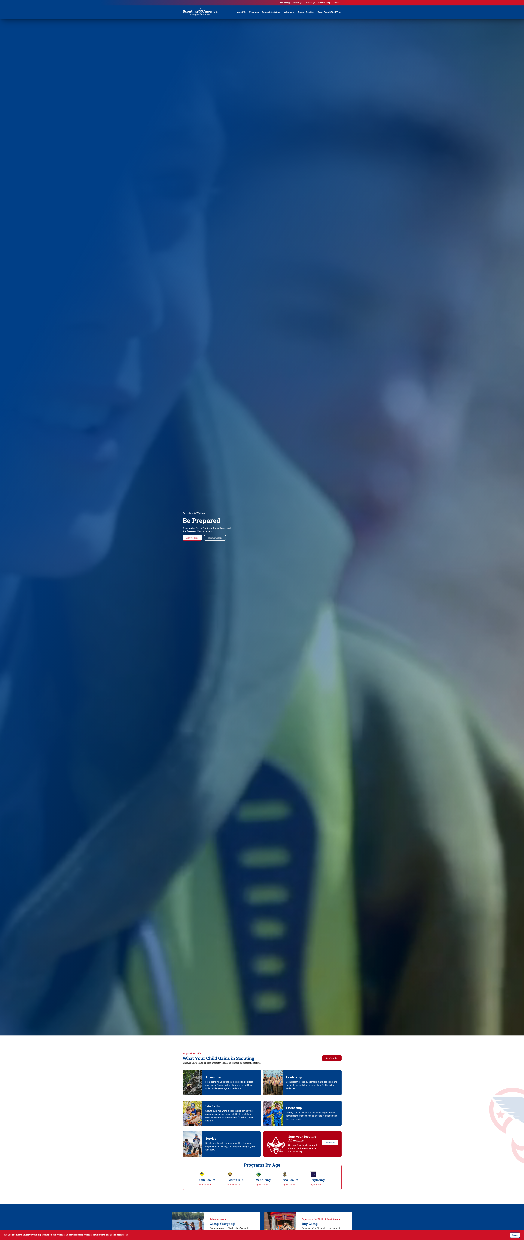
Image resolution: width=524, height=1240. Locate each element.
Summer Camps (215, 537)
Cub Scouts (207, 1180)
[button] (127, 1234)
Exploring (317, 1180)
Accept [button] (515, 1235)
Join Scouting (192, 537)
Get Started (330, 1142)
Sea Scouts (290, 1180)
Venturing (263, 1180)
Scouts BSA (235, 1180)
